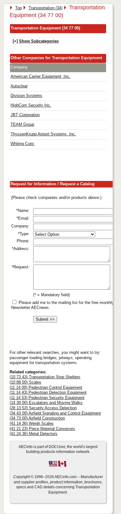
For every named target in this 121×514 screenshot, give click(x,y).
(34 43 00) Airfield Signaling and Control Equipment (55, 413)
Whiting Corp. (23, 143)
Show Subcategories (39, 41)
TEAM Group (22, 124)
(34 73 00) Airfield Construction (37, 418)
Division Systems (26, 95)
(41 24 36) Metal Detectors (33, 433)
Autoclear (19, 86)
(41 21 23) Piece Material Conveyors (42, 428)
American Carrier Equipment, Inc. (40, 76)
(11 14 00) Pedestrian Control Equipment (46, 387)
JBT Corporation (25, 114)
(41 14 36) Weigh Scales (32, 423)
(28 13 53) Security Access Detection (43, 408)
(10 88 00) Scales (25, 382)
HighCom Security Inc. (31, 105)
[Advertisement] (65, 166)
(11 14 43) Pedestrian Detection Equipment (48, 392)
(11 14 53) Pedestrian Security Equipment (47, 397)
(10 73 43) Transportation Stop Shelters (45, 377)
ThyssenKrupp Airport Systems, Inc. (43, 134)
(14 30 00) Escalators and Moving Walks (46, 402)
